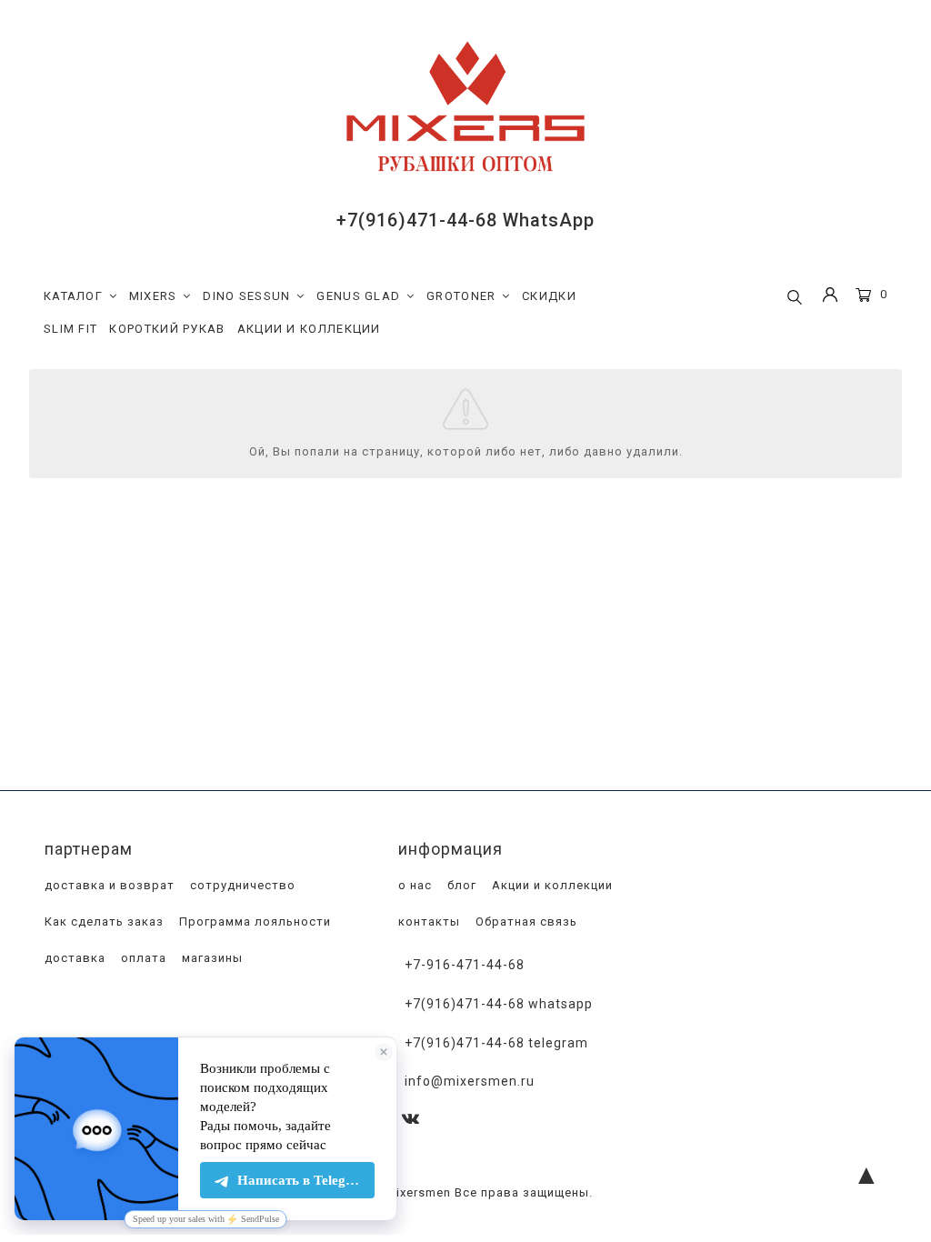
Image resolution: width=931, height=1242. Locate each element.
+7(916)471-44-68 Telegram (496, 1043)
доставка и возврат (108, 885)
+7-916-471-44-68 (465, 964)
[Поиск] (795, 298)
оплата (141, 958)
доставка (73, 958)
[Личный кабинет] (830, 297)
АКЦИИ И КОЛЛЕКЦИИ (309, 329)
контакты (427, 921)
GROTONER (461, 296)
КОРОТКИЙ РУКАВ (167, 329)
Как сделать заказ (102, 921)
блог (460, 885)
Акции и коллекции (550, 885)
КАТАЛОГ (73, 296)
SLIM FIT (70, 329)
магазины (210, 958)
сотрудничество (240, 885)
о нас (413, 885)
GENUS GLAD (358, 296)
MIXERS (153, 296)
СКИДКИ (549, 296)
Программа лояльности (253, 921)
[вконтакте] (411, 1120)
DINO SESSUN (246, 296)
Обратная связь (524, 921)
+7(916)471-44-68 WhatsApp (465, 220)
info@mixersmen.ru (470, 1081)
